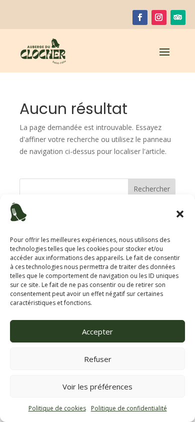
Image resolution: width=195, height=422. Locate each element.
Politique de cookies (57, 408)
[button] (180, 214)
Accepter (97, 331)
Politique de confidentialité (129, 408)
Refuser (98, 359)
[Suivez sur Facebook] (140, 17)
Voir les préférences (97, 387)
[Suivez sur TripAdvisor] (178, 17)
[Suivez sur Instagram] (159, 17)
